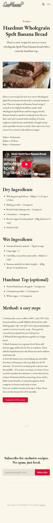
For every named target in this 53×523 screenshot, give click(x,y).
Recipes (26, 21)
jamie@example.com (26, 472)
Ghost (43, 504)
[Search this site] (43, 4)
